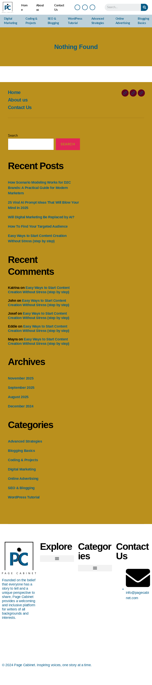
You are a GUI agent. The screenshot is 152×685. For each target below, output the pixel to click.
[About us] (133, 93)
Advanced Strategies (97, 21)
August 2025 (18, 397)
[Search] (144, 7)
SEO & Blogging (53, 21)
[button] (57, 558)
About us (40, 7)
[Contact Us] (141, 93)
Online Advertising (123, 21)
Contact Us (59, 7)
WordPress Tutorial (75, 21)
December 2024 (20, 406)
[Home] (125, 93)
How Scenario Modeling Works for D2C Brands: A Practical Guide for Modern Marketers (39, 187)
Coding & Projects (31, 21)
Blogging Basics (143, 21)
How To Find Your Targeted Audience (38, 226)
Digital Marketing (10, 21)
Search (13, 135)
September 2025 (21, 388)
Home (24, 7)
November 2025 (21, 378)
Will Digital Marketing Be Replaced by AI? (41, 217)
